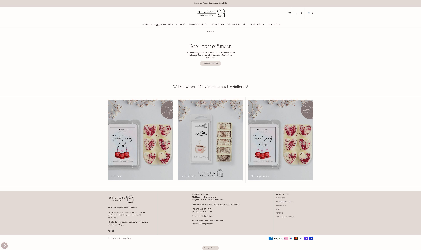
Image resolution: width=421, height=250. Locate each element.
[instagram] (113, 230)
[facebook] (109, 230)
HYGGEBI (122, 238)
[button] (301, 13)
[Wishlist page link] (289, 13)
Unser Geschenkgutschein (202, 223)
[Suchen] (295, 13)
